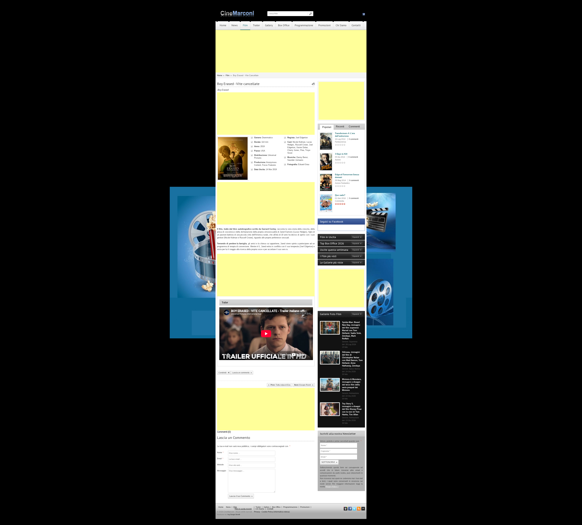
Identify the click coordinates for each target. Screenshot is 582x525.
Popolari (326, 127)
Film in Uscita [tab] (339, 237)
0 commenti (353, 139)
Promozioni (324, 25)
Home (223, 25)
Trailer (256, 25)
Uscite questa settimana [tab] (339, 250)
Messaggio (221, 471)
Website (220, 465)
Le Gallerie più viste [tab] (339, 262)
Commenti (354, 126)
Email (220, 459)
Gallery (269, 25)
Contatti (356, 25)
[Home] (237, 16)
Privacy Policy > (332, 487)
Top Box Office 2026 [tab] (339, 243)
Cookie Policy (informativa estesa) (276, 512)
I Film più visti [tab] (339, 256)
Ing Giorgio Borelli (233, 514)
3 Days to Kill (341, 154)
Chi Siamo (341, 25)
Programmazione (304, 25)
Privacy (257, 512)
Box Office (283, 25)
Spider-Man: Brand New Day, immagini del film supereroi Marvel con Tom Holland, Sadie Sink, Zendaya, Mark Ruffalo (351, 330)
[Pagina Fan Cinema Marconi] (364, 14)
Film (245, 25)
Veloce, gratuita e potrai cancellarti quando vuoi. (340, 441)
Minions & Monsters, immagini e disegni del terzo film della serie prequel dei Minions (351, 384)
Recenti (340, 126)
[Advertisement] (291, 51)
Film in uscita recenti (243, 509)
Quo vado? (340, 195)
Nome (220, 452)
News (234, 25)
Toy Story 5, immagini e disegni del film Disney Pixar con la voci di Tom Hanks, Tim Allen (352, 409)
